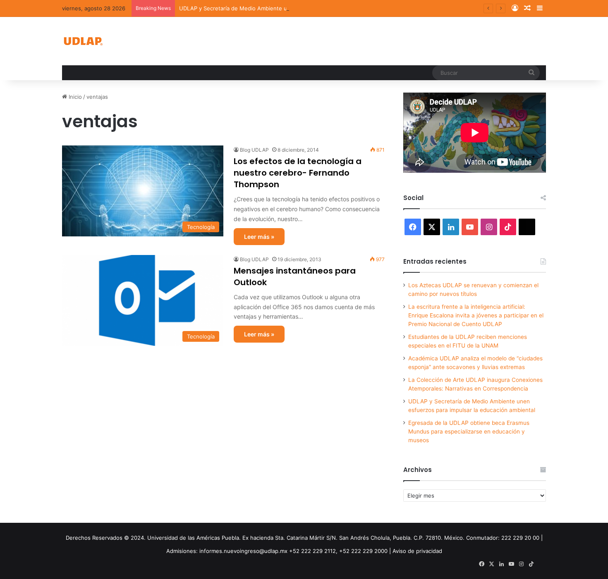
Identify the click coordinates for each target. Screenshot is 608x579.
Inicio (74, 96)
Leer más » (259, 236)
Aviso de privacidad (417, 551)
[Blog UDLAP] (82, 41)
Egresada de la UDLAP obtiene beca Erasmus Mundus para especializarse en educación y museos (468, 431)
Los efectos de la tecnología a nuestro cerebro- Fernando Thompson (297, 172)
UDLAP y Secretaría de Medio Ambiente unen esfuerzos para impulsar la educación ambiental (300, 8)
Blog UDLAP (254, 150)
